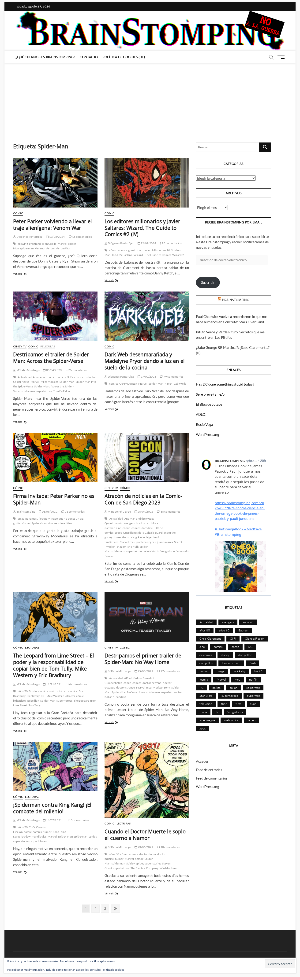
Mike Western (55, 696)
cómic (113, 250)
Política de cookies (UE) (123, 57)
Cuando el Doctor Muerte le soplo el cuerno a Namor (145, 834)
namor (139, 858)
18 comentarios (170, 847)
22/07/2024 (148, 243)
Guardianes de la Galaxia (138, 532)
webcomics (231, 720)
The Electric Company (144, 868)
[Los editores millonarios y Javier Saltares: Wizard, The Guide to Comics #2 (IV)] (147, 183)
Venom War (63, 248)
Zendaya (121, 697)
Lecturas (32, 647)
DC (157, 528)
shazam (121, 546)
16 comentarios (81, 236)
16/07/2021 (54, 820)
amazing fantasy (28, 518)
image (221, 671)
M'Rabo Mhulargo (27, 370)
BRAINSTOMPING (235, 300)
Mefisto (157, 687)
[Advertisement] (150, 98)
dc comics (205, 655)
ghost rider (135, 250)
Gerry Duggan (128, 383)
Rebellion (33, 700)
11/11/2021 (54, 684)
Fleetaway (33, 696)
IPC (43, 696)
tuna (253, 704)
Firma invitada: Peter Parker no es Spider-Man (53, 499)
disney (225, 655)
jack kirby (239, 671)
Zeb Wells (180, 383)
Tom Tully (35, 705)
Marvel (62, 243)
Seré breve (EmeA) (210, 394)
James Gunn (121, 537)
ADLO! (201, 414)
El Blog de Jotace (209, 404)
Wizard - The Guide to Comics (152, 255)
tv (158, 551)
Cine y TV (19, 346)
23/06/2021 (145, 847)
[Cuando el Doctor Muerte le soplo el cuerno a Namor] (147, 780)
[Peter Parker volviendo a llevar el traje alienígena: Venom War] (55, 183)
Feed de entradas (209, 770)
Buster (33, 691)
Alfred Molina (133, 678)
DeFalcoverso (75, 377)
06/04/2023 (54, 370)
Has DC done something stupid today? (225, 384)
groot (118, 532)
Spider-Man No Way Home (128, 692)
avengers (129, 523)
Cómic (18, 213)
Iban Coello (49, 243)
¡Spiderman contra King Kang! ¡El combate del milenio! (52, 808)
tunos (203, 712)
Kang (134, 537)
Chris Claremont (210, 638)
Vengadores (167, 551)
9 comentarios (78, 370)
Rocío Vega (204, 424)
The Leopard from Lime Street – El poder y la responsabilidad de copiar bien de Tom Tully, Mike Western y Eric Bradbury (53, 665)
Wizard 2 (178, 255)
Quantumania (164, 542)
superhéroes (44, 391)
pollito (216, 687)
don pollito (245, 655)
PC (201, 687)
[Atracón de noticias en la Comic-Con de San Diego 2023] (147, 457)
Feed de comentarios (212, 778)
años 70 (23, 691)
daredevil (148, 528)
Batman (243, 630)
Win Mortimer (169, 868)
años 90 (224, 630)
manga (203, 679)
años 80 (114, 854)
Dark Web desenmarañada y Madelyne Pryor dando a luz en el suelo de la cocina (145, 361)
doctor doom (147, 854)
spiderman (27, 248)
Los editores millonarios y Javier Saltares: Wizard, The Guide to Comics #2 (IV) (142, 228)
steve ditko (65, 523)
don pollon (206, 663)
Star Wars (206, 695)
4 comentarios (78, 684)
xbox (202, 728)
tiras (238, 704)
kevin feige (144, 537)
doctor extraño (152, 683)
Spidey (130, 863)
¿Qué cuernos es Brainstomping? (45, 57)
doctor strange (125, 687)
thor (224, 704)
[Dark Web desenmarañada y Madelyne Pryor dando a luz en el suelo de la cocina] (147, 316)
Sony (167, 687)
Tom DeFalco (61, 391)
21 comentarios (74, 511)
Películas (47, 346)
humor (47, 832)
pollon (233, 687)
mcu (132, 542)
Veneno (40, 248)
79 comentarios (173, 376)
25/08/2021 (145, 671)
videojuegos (207, 720)
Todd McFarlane (122, 255)
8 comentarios (172, 243)
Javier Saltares (152, 250)
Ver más (24, 274)
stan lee (52, 523)
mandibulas (39, 836)
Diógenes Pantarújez (29, 236)
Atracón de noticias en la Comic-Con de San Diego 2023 (143, 499)
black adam (143, 523)
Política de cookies (112, 969)
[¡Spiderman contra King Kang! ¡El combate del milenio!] (55, 766)
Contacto (89, 57)
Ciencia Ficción (254, 638)
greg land (35, 243)
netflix (253, 679)
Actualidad (25, 377)
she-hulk (133, 546)
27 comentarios (170, 671)
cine (118, 528)
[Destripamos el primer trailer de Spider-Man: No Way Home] (147, 617)
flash (253, 663)
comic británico (57, 691)
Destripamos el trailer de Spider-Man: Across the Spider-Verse (51, 357)
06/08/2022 (49, 511)
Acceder (202, 761)
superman (253, 695)
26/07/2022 (145, 511)
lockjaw (25, 836)
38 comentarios (170, 511)
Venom (50, 248)
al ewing (23, 243)
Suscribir (208, 282)
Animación (40, 377)
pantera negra (145, 542)
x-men (169, 383)
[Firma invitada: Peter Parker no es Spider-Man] (55, 457)
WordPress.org (207, 434)
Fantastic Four (231, 663)
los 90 (166, 250)
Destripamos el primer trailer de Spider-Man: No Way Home (143, 658)
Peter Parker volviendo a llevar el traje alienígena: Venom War (52, 224)
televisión (149, 551)
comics (122, 250)
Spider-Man (67, 381)
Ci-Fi (32, 827)
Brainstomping (25, 511)
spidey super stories (148, 863)
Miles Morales (49, 381)
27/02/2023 (148, 376)
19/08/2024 (57, 236)
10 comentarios (79, 820)
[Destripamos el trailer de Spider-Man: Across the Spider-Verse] (55, 316)
